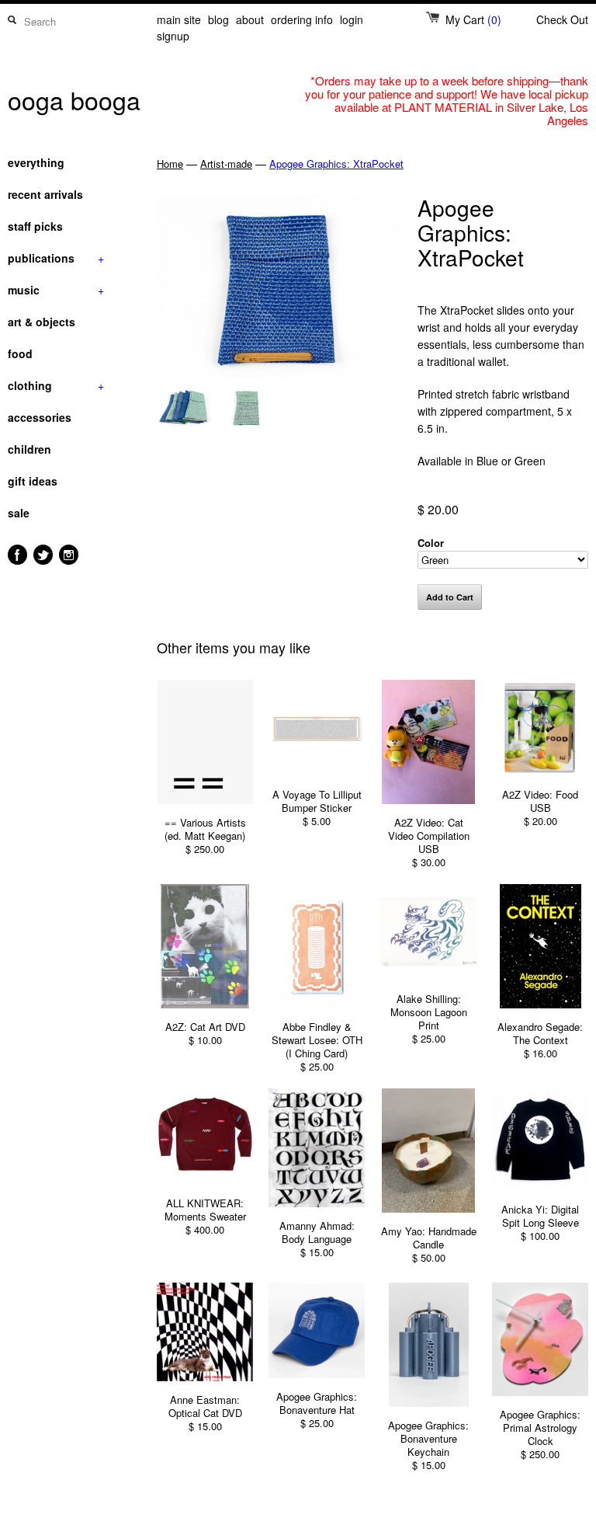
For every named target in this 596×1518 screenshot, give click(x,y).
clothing (56, 385)
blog (218, 19)
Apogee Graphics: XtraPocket (336, 163)
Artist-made (226, 163)
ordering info (302, 19)
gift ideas (32, 481)
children (29, 449)
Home (170, 163)
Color (431, 542)
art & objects (41, 321)
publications (56, 258)
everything (36, 162)
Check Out (562, 19)
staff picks (35, 226)
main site (179, 19)
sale (18, 513)
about (250, 19)
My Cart (473, 19)
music (56, 290)
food (20, 353)
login (351, 19)
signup (173, 36)
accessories (39, 417)
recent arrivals (45, 194)
